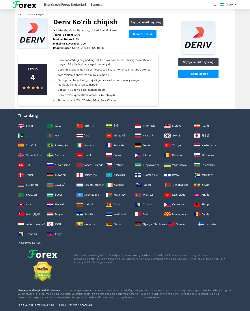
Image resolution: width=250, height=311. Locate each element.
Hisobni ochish (143, 34)
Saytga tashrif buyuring (146, 22)
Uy (20, 14)
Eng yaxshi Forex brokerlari (65, 4)
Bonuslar (97, 4)
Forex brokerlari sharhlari (75, 305)
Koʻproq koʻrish (30, 242)
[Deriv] (198, 53)
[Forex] (42, 257)
